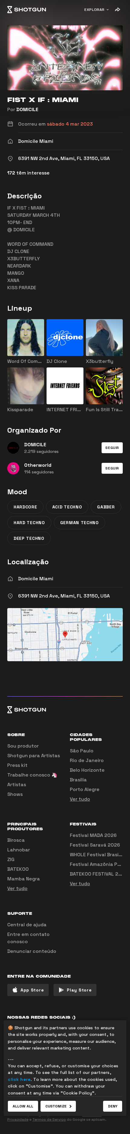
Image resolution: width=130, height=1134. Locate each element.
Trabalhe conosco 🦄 (32, 775)
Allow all (23, 1106)
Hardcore (25, 507)
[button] (112, 447)
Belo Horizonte (87, 770)
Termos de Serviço (49, 1119)
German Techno (79, 522)
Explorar (94, 9)
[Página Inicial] (26, 9)
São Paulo (81, 751)
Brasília (78, 780)
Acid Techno (67, 507)
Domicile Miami (35, 578)
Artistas (16, 784)
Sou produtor (23, 746)
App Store (32, 990)
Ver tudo (80, 799)
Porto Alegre (84, 789)
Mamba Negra (23, 879)
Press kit (17, 765)
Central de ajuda (27, 924)
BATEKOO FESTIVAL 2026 (99, 874)
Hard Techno (29, 522)
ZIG (11, 859)
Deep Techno (29, 538)
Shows (15, 794)
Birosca (16, 840)
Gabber (106, 507)
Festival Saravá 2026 (95, 845)
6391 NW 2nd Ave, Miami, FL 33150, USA (64, 596)
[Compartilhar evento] (117, 9)
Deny (112, 1106)
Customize (56, 1106)
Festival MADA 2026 (93, 835)
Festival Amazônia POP (97, 864)
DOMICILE (27, 109)
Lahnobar (18, 850)
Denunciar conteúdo (31, 951)
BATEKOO (18, 869)
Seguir (112, 447)
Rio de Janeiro (87, 760)
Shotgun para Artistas (33, 755)
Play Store (79, 990)
